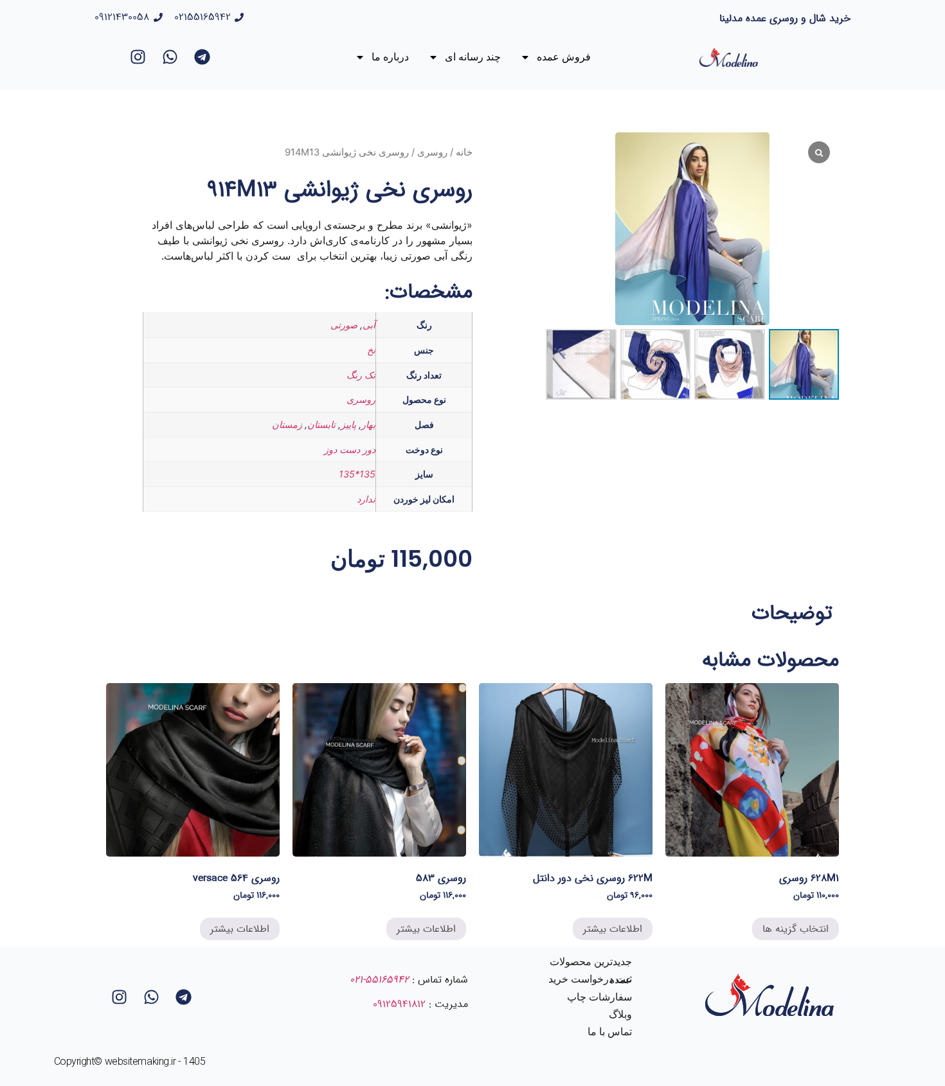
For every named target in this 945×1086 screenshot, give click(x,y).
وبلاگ (620, 1014)
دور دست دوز (349, 449)
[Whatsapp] (170, 57)
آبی (369, 324)
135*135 (357, 473)
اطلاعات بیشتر (612, 929)
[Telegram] (202, 57)
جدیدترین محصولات (591, 961)
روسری (432, 152)
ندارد (366, 499)
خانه (464, 152)
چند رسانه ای (473, 56)
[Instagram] (138, 57)
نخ (371, 349)
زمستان (287, 424)
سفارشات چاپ (599, 997)
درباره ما (390, 56)
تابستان (321, 424)
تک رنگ (360, 374)
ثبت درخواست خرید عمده (590, 979)
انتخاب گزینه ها (795, 929)
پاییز (348, 424)
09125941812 (399, 1004)
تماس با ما (610, 1031)
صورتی (343, 324)
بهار (368, 424)
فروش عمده (564, 56)
